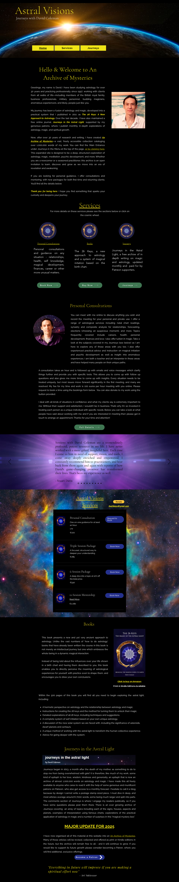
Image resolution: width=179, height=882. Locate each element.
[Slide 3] (84, 483)
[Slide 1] (78, 483)
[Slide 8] (98, 483)
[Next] (169, 462)
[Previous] (9, 462)
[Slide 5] (89, 483)
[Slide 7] (95, 483)
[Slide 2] (81, 483)
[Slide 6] (92, 483)
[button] (67, 48)
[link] (85, 518)
